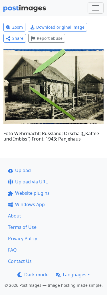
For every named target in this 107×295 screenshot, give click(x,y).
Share (17, 38)
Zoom (17, 27)
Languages (74, 274)
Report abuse (49, 38)
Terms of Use (22, 227)
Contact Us (20, 261)
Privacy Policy (22, 238)
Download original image (60, 27)
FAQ (12, 250)
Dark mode (36, 274)
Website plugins (32, 193)
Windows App (30, 204)
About (14, 216)
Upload (23, 170)
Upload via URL (31, 182)
